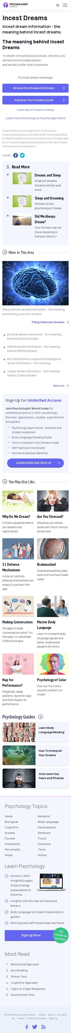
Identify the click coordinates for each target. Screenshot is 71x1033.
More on (58, 385)
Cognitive (11, 827)
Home (9, 816)
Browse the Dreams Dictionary (34, 88)
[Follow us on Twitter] (34, 1027)
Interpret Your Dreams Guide (33, 100)
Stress (42, 855)
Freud (42, 838)
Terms (20, 1018)
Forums (10, 838)
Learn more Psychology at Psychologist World (35, 118)
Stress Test (19, 976)
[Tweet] (23, 155)
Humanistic (12, 844)
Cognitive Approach (24, 983)
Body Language (48, 822)
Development (47, 827)
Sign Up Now (43, 935)
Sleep (8, 855)
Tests (42, 849)
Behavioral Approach (25, 964)
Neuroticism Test (23, 995)
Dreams (10, 833)
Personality (13, 849)
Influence (44, 844)
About (51, 1014)
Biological (11, 822)
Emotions (44, 833)
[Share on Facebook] (16, 155)
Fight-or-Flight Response (28, 989)
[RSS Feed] (43, 1026)
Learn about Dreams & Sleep (35, 110)
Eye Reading (19, 970)
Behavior (44, 816)
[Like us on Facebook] (26, 1026)
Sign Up (33, 463)
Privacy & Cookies (37, 1018)
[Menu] (65, 5)
